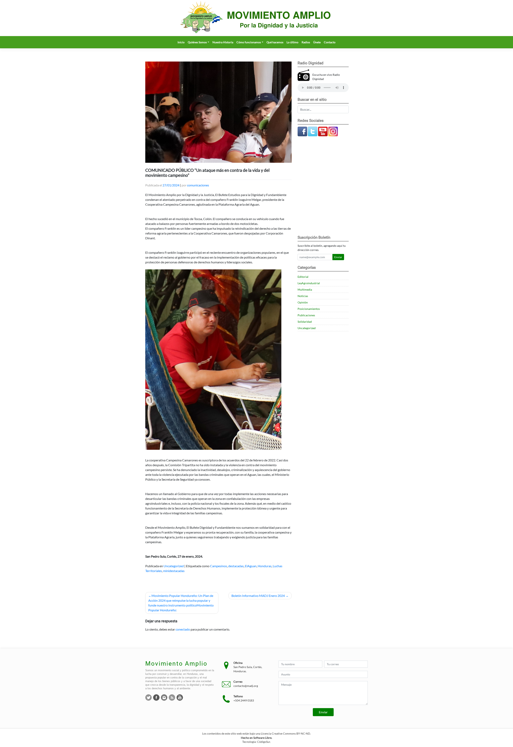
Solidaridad (305, 321)
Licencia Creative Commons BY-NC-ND (285, 733)
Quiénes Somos (197, 42)
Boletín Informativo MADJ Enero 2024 (258, 595)
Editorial (303, 276)
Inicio (181, 42)
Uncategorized (174, 566)
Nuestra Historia (222, 42)
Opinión (303, 302)
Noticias (303, 296)
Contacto (329, 42)
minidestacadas (174, 571)
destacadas (236, 566)
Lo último (292, 42)
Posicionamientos (309, 308)
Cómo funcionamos (248, 42)
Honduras (265, 566)
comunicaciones (198, 185)
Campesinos (218, 566)
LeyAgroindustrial (309, 283)
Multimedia (305, 289)
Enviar (338, 257)
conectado (183, 629)
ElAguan (250, 566)
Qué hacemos (275, 42)
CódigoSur (263, 741)
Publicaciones (306, 315)
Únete (317, 42)
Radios (306, 42)
